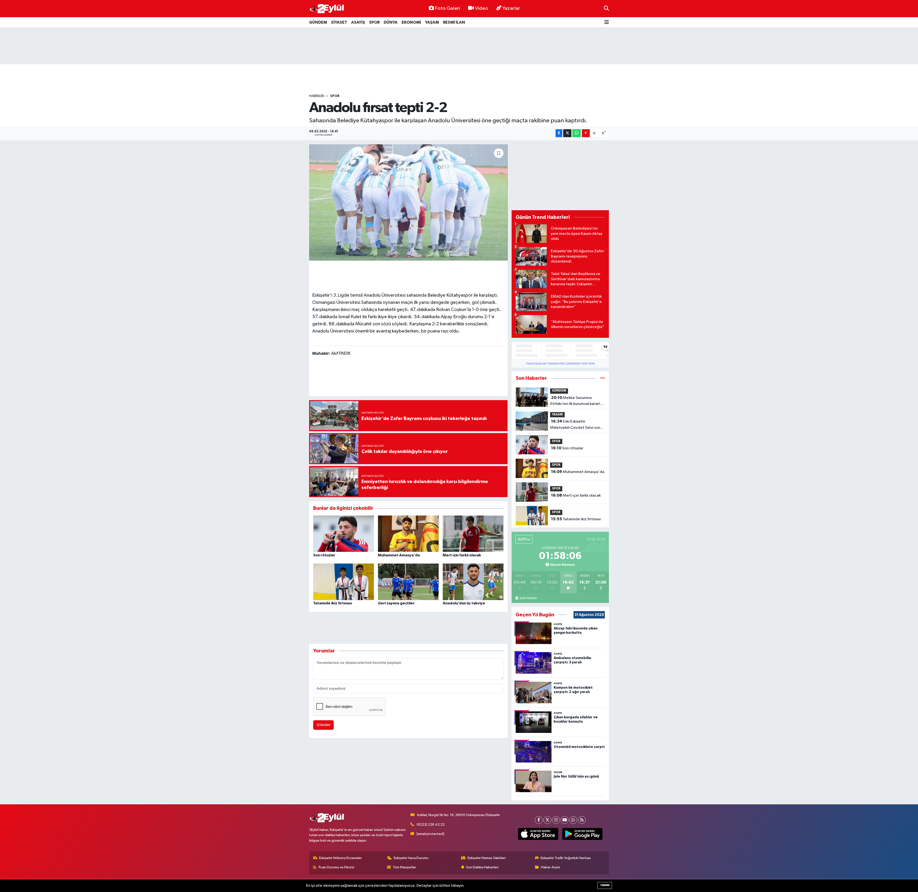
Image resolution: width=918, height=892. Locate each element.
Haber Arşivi (550, 867)
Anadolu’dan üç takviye (464, 603)
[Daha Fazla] (586, 133)
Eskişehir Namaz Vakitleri (487, 858)
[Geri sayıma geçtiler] (408, 582)
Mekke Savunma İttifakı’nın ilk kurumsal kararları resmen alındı (577, 401)
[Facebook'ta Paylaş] (559, 133)
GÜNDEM (318, 22)
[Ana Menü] (606, 22)
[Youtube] (564, 820)
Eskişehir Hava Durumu (411, 858)
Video (481, 8)
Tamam (604, 885)
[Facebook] (539, 820)
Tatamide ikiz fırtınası (332, 603)
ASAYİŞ (358, 22)
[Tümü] (602, 378)
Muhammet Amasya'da (399, 555)
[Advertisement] (459, 46)
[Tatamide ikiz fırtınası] (343, 582)
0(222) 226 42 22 (431, 824)
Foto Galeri (447, 8)
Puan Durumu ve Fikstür (337, 867)
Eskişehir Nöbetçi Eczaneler (340, 858)
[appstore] (538, 834)
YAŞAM (432, 22)
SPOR (374, 22)
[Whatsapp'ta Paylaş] (576, 133)
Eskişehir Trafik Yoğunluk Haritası (566, 858)
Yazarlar (511, 8)
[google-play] (582, 834)
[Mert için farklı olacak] (473, 534)
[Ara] (606, 8)
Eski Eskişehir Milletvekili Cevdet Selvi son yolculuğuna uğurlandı (575, 425)
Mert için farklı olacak (462, 555)
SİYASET (339, 22)
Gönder (324, 725)
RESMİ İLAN (454, 22)
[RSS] (582, 820)
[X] (547, 820)
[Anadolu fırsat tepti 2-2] (408, 202)
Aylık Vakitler (528, 598)
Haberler (316, 96)
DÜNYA (391, 22)
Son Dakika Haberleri (482, 867)
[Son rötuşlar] (343, 534)
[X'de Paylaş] (567, 133)
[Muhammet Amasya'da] (408, 534)
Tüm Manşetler (404, 867)
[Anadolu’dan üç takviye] (473, 582)
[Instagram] (556, 820)
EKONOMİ (411, 22)
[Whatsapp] (573, 820)
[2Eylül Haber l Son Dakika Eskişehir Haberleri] (327, 8)
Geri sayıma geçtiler (396, 603)
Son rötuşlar (324, 555)
